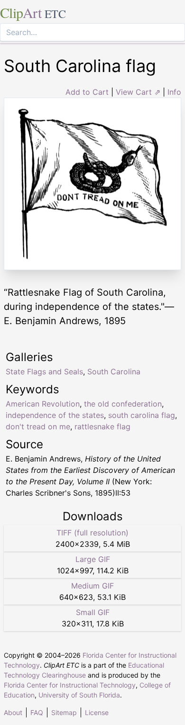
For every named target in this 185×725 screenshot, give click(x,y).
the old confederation (123, 403)
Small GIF (93, 612)
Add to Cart (87, 92)
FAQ (36, 712)
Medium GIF (92, 585)
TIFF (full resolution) (92, 532)
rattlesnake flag (102, 426)
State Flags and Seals (44, 371)
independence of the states (55, 415)
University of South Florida (79, 695)
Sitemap (64, 712)
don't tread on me (38, 426)
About (13, 712)
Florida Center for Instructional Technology (70, 685)
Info (174, 92)
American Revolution (43, 403)
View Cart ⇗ (138, 92)
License (97, 712)
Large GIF (92, 559)
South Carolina (113, 371)
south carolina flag (141, 415)
